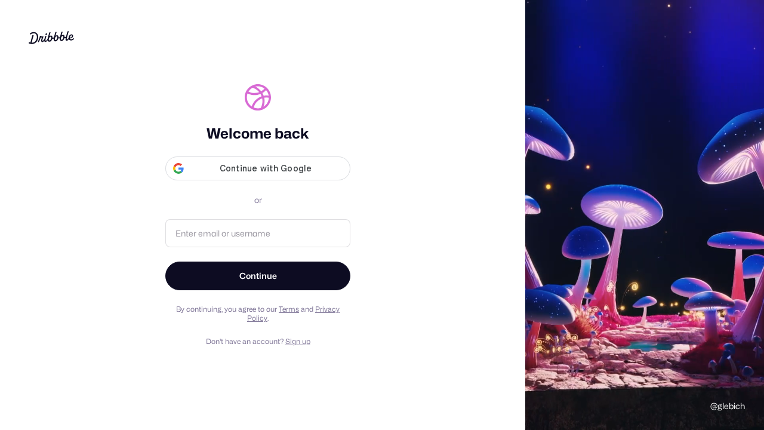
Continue (258, 276)
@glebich (727, 406)
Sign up (297, 341)
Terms (289, 309)
